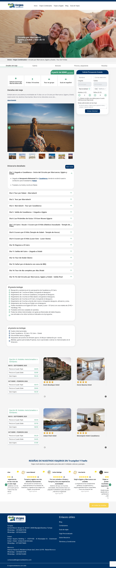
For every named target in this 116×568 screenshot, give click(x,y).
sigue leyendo (99, 491)
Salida (96, 80)
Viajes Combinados (45, 6)
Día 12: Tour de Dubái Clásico (20, 258)
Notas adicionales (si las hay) (87, 103)
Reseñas (104, 66)
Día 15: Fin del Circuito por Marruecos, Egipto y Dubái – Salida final (36, 277)
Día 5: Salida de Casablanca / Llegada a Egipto (28, 212)
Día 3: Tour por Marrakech (20, 199)
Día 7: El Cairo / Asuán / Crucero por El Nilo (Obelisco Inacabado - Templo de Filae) (39, 225)
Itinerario (58, 66)
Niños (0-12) (98, 92)
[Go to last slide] (9, 127)
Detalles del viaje (11, 65)
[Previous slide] (44, 396)
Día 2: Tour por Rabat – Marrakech (23, 193)
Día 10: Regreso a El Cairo (19, 245)
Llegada (80, 80)
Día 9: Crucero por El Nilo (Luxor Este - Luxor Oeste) (30, 239)
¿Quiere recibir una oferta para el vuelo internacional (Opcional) (91, 99)
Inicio (35, 6)
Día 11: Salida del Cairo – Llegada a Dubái (25, 251)
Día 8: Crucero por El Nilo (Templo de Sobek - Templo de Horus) (34, 232)
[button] (12, 156)
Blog (66, 6)
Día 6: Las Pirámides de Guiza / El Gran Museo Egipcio (30, 218)
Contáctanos (63, 526)
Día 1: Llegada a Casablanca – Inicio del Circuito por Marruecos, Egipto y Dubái (38, 173)
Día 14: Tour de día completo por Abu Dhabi (26, 270)
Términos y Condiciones (67, 542)
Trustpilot (73, 460)
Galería (34, 66)
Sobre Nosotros (64, 538)
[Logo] (15, 6)
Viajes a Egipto (59, 6)
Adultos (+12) (82, 92)
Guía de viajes (64, 530)
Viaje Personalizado (65, 534)
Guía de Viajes (75, 6)
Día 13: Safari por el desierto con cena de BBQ (27, 264)
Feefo (84, 460)
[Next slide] (72, 127)
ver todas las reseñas (99, 505)
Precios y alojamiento (81, 66)
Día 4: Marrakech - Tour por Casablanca (25, 206)
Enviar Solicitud (92, 111)
